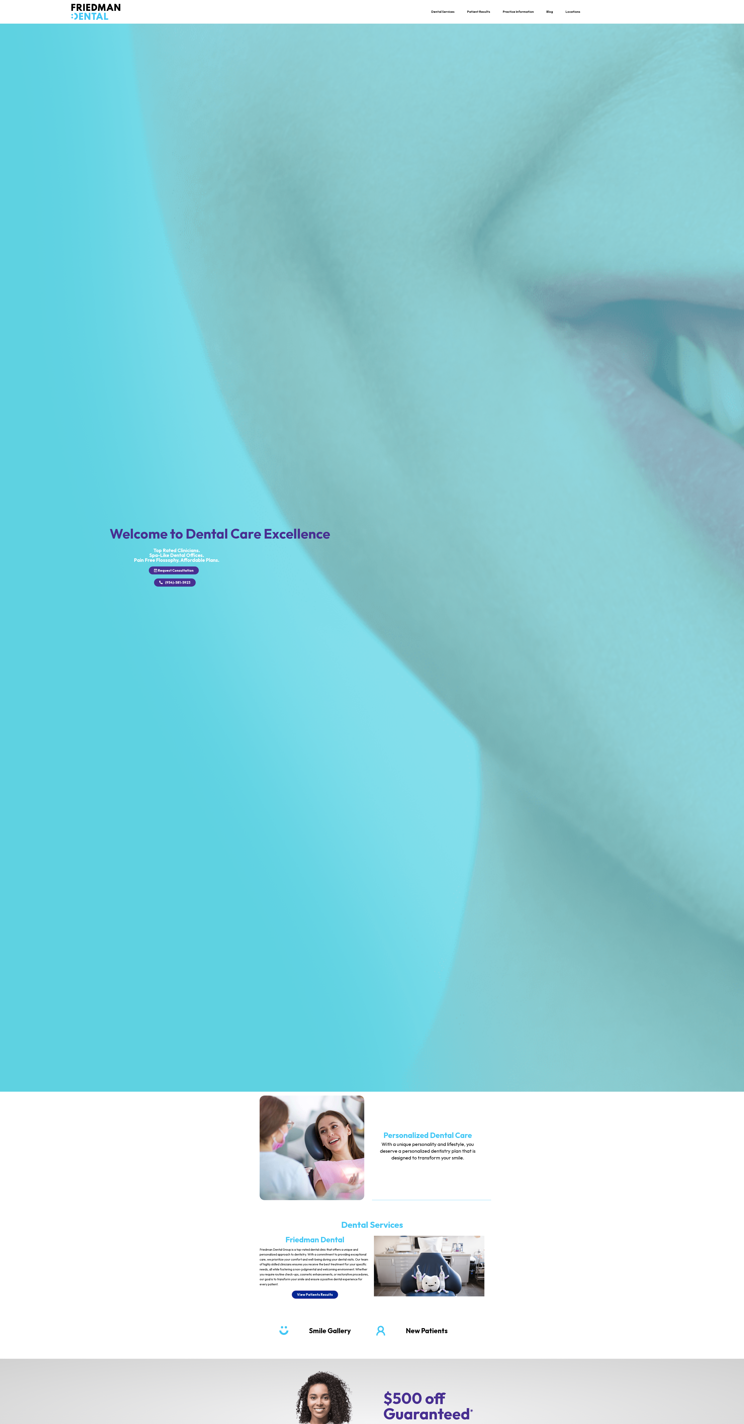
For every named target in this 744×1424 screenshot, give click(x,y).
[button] (442, 11)
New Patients (427, 1330)
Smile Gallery (330, 1330)
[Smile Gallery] (284, 1330)
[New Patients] (381, 1330)
